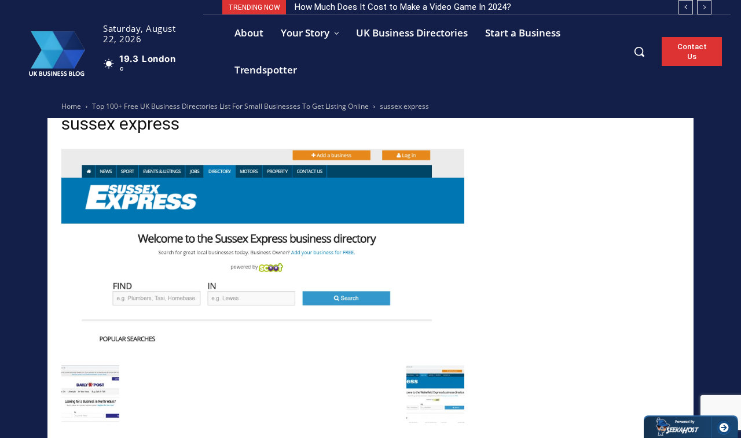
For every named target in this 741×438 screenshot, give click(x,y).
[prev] (685, 7)
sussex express (120, 123)
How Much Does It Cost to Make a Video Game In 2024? (403, 7)
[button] (639, 51)
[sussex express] (262, 353)
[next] (704, 7)
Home (71, 106)
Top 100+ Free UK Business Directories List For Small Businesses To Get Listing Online (230, 106)
